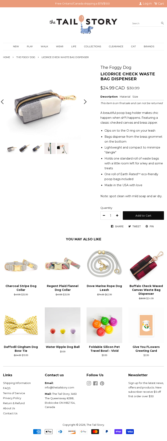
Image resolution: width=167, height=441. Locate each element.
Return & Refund (14, 403)
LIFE (73, 46)
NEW (16, 46)
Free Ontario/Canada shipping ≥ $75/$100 (82, 3)
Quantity (106, 207)
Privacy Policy (12, 398)
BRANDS (149, 46)
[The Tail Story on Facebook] (95, 384)
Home (6, 57)
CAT (133, 46)
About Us (9, 408)
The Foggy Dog (25, 57)
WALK (44, 46)
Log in (147, 3)
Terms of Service (14, 393)
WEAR (59, 46)
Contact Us (10, 413)
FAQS (7, 388)
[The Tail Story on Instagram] (89, 384)
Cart (160, 3)
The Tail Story (95, 424)
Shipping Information (17, 383)
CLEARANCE (116, 46)
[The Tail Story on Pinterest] (102, 384)
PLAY (30, 46)
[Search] (162, 23)
